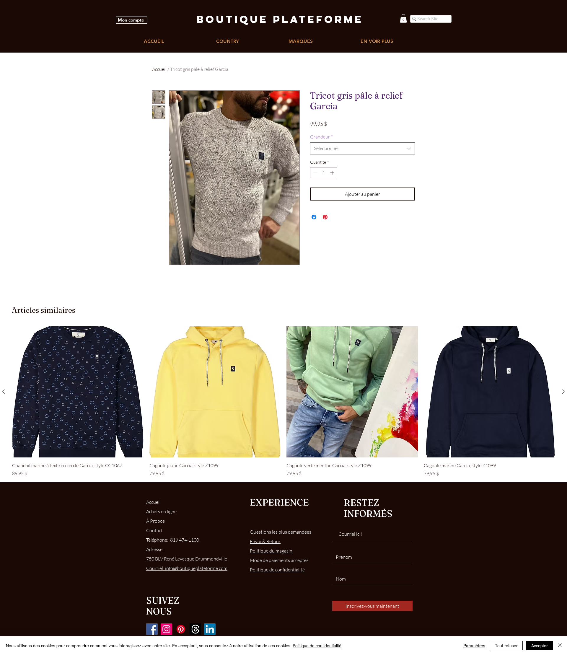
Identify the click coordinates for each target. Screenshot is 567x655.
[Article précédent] (3, 391)
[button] (403, 18)
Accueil (159, 69)
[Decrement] (314, 172)
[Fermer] (559, 645)
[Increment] (332, 172)
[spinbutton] (323, 172)
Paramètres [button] (474, 646)
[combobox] (362, 148)
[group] (283, 402)
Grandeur (321, 137)
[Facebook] (152, 629)
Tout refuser (506, 646)
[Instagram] (166, 629)
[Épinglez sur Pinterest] (325, 217)
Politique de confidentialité (317, 646)
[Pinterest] (181, 629)
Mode (279, 560)
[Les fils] (195, 629)
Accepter (539, 646)
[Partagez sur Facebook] (313, 217)
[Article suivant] (563, 391)
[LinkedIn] (210, 629)
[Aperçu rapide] (78, 392)
